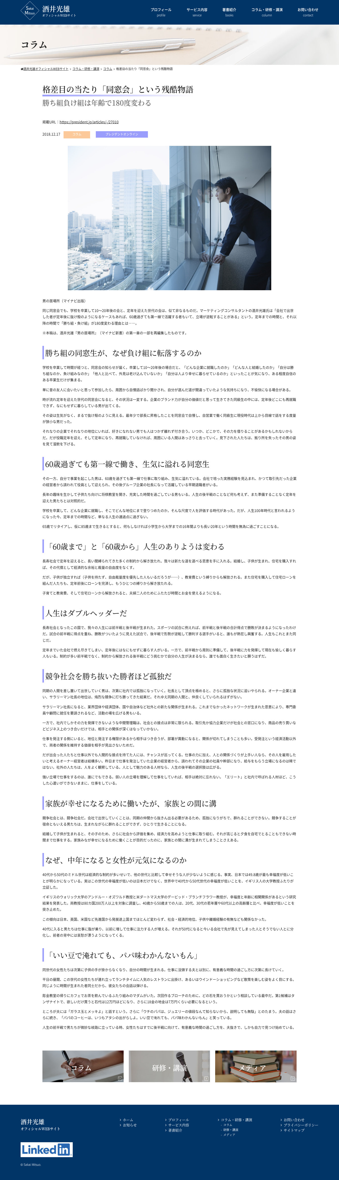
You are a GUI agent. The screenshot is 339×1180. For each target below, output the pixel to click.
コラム (227, 1125)
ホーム (128, 1119)
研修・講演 (230, 1130)
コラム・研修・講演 (267, 12)
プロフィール (161, 12)
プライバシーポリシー (301, 1124)
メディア (229, 1135)
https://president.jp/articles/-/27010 (89, 121)
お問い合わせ (308, 12)
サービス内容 (197, 12)
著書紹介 (229, 12)
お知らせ (130, 1124)
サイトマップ (294, 1130)
